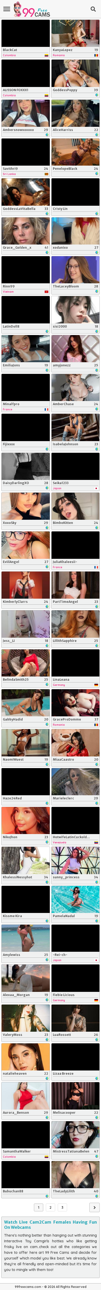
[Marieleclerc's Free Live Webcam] (76, 781)
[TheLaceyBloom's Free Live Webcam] (76, 269)
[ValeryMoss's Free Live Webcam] (26, 1018)
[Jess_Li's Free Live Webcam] (26, 623)
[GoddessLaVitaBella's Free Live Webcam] (26, 191)
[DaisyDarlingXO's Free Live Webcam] (26, 466)
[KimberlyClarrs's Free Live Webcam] (26, 585)
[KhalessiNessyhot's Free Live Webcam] (26, 860)
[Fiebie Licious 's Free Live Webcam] (76, 978)
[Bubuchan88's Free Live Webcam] (26, 1174)
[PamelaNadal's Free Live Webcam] (76, 899)
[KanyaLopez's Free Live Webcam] (76, 33)
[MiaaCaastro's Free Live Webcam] (76, 742)
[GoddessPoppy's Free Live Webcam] (76, 73)
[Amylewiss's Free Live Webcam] (26, 938)
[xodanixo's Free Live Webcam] (76, 231)
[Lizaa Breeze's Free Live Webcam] (76, 1056)
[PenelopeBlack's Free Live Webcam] (76, 152)
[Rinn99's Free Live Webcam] (26, 269)
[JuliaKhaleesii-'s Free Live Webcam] (76, 545)
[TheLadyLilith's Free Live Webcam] (76, 1174)
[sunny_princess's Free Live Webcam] (76, 860)
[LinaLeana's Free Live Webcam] (76, 663)
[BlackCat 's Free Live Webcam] (26, 33)
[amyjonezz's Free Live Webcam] (76, 348)
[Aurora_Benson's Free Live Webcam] (26, 1095)
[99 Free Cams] (31, 9)
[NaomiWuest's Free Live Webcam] (26, 742)
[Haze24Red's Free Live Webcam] (26, 781)
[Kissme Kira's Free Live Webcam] (26, 899)
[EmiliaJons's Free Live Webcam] (26, 348)
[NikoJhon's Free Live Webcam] (26, 820)
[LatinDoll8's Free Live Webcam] (26, 309)
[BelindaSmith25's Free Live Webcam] (26, 663)
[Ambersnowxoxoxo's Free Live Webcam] (26, 113)
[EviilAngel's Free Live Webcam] (26, 545)
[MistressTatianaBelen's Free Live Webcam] (76, 1134)
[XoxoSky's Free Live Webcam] (26, 506)
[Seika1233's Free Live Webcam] (76, 466)
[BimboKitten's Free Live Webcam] (76, 506)
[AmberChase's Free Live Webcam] (76, 387)
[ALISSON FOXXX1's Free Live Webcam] (26, 73)
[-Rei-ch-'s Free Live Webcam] (76, 938)
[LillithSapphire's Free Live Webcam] (76, 623)
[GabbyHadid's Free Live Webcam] (26, 702)
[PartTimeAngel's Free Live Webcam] (76, 585)
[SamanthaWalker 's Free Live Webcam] (26, 1134)
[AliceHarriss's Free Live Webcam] (76, 113)
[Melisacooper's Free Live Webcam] (76, 1095)
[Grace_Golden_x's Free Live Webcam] (26, 231)
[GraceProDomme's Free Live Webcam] (76, 702)
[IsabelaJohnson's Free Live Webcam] (76, 427)
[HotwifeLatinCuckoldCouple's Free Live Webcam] (76, 820)
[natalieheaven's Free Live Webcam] (26, 1056)
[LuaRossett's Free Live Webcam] (76, 1018)
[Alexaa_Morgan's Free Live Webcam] (26, 978)
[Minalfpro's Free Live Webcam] (26, 387)
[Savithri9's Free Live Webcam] (26, 152)
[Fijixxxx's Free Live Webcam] (26, 427)
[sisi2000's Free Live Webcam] (76, 309)
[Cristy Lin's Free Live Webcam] (76, 191)
